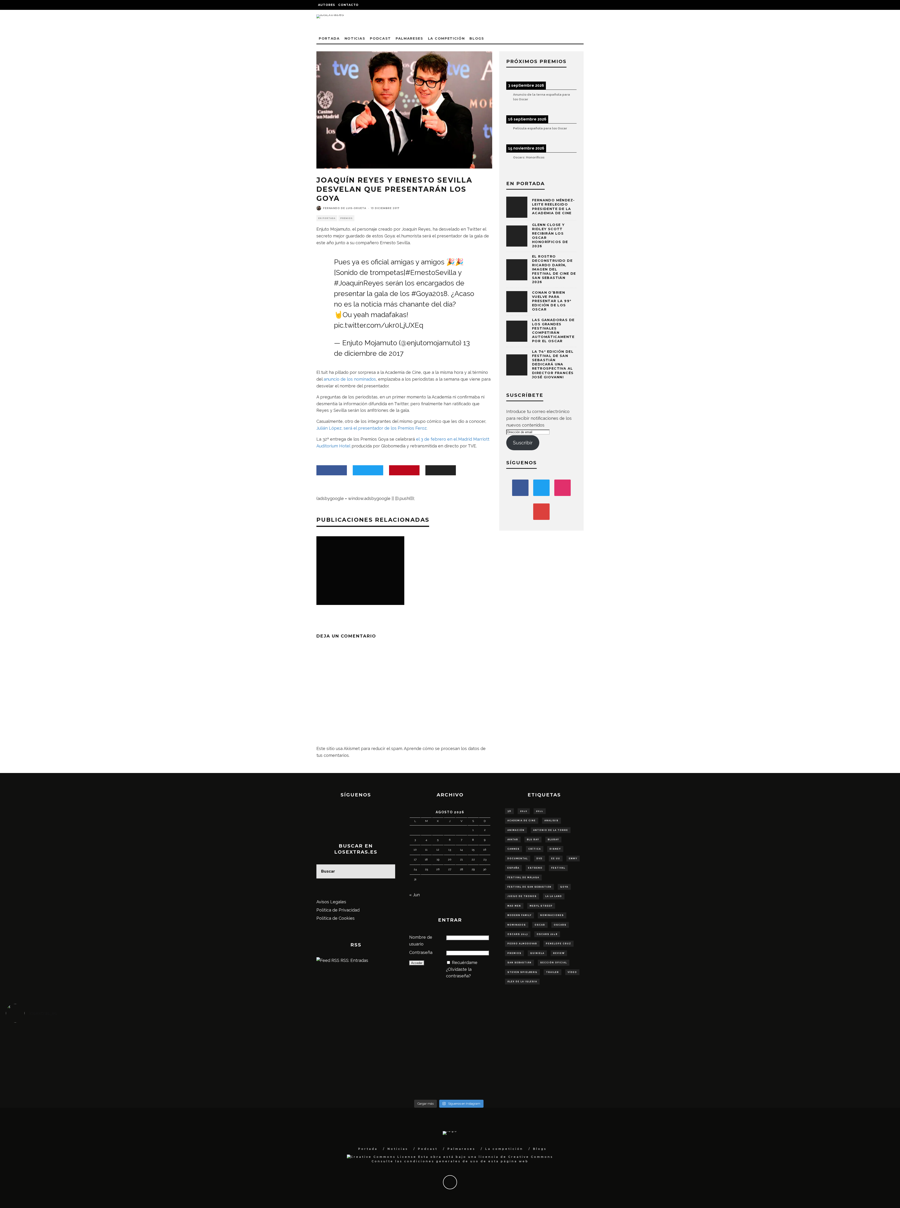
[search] (388, 871)
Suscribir (522, 443)
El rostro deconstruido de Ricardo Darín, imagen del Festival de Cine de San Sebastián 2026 (554, 269)
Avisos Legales (331, 901)
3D (509, 811)
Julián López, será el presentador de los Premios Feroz (371, 428)
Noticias (355, 38)
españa (513, 868)
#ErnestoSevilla (430, 272)
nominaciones (552, 915)
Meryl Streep (541, 906)
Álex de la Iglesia (522, 981)
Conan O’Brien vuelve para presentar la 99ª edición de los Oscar (551, 301)
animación (516, 830)
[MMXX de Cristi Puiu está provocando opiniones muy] (338, 1038)
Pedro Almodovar (522, 943)
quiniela (537, 953)
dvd (539, 858)
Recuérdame (464, 962)
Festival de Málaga (523, 877)
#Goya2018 (429, 293)
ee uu (555, 858)
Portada (329, 38)
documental (517, 858)
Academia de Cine (521, 820)
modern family (519, 915)
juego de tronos (522, 896)
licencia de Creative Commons (516, 1157)
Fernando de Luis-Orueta (344, 208)
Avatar (512, 839)
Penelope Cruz (558, 943)
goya (564, 887)
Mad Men (514, 906)
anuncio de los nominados (350, 379)
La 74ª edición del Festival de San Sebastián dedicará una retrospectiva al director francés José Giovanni (553, 364)
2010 (523, 811)
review (559, 953)
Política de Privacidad (338, 910)
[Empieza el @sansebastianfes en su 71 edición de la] (559, 1079)
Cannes (513, 849)
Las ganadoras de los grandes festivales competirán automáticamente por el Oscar (553, 330)
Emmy (573, 858)
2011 (539, 811)
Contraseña (420, 952)
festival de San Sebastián (529, 887)
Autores (326, 5)
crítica (534, 849)
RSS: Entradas (353, 960)
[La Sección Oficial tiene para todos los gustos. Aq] (338, 1075)
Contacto (348, 5)
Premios (346, 218)
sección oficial (553, 962)
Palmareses (409, 38)
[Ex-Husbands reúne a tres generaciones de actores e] (559, 1038)
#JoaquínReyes (358, 283)
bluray (553, 839)
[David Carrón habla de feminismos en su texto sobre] (559, 1059)
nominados (516, 925)
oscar (540, 925)
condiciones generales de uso (441, 1161)
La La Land (553, 896)
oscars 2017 (517, 934)
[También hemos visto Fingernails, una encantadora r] (338, 1059)
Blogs (476, 38)
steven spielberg (522, 972)
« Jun (414, 894)
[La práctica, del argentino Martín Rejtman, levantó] (116, 1038)
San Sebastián (519, 962)
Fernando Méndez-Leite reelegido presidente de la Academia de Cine (553, 206)
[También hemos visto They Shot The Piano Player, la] (781, 1059)
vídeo (572, 972)
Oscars (560, 925)
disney (555, 849)
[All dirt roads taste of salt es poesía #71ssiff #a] (781, 1038)
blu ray (533, 839)
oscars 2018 (547, 934)
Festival (558, 868)
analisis (551, 820)
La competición (446, 38)
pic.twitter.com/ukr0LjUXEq (378, 325)
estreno (535, 868)
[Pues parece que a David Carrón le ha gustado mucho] (116, 1059)
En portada (326, 218)
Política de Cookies (335, 918)
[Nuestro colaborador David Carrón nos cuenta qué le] (116, 1082)
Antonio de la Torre (550, 830)
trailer (552, 972)
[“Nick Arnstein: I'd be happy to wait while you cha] (781, 1079)
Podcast (380, 38)
